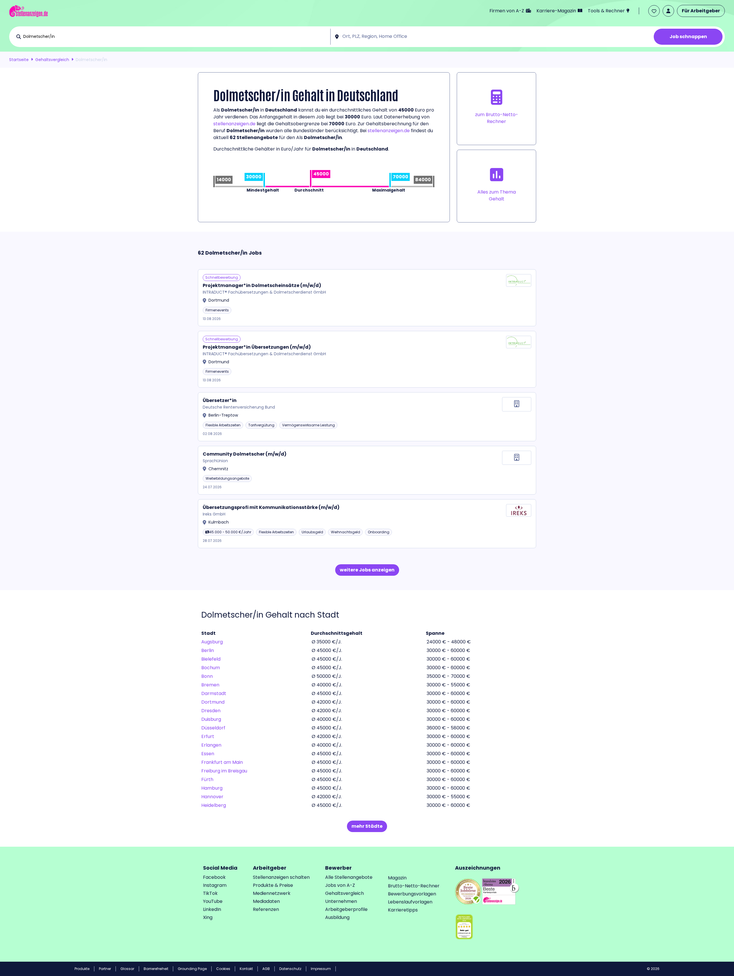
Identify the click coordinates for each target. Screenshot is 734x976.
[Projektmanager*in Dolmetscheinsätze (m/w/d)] (367, 298)
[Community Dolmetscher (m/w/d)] (367, 470)
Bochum (210, 667)
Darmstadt (213, 693)
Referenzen (266, 909)
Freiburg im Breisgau (224, 771)
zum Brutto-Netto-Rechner (496, 118)
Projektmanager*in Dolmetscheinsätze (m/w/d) (262, 285)
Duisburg (211, 719)
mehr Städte (367, 826)
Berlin (207, 650)
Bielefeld (210, 659)
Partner (105, 968)
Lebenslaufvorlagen (410, 902)
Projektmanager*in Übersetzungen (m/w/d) (257, 347)
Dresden (210, 710)
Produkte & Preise (273, 885)
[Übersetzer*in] (367, 417)
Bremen (210, 685)
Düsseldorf (213, 728)
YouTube (212, 901)
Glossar (127, 968)
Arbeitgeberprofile (346, 909)
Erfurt (207, 736)
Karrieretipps (403, 910)
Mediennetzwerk (271, 893)
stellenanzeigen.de (234, 123)
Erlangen (211, 745)
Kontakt (246, 968)
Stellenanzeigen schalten (281, 877)
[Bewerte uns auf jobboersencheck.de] (468, 891)
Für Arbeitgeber (701, 10)
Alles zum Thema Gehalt (496, 195)
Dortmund (213, 702)
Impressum (321, 968)
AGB (266, 968)
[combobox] (175, 37)
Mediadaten (266, 901)
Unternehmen (341, 901)
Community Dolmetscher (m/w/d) (244, 454)
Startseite (19, 60)
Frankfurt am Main (222, 762)
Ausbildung (337, 917)
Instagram (215, 885)
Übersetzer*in (220, 400)
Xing (207, 917)
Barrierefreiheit (156, 968)
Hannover (212, 796)
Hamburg (211, 788)
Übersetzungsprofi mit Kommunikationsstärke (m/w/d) (271, 507)
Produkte (82, 968)
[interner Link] (28, 11)
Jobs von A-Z (340, 885)
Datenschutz (290, 968)
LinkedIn (212, 909)
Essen (207, 753)
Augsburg (212, 642)
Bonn (207, 676)
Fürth (207, 779)
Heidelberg (213, 805)
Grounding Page (192, 968)
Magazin (397, 878)
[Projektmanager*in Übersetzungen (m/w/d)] (367, 359)
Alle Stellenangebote (348, 877)
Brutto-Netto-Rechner (414, 886)
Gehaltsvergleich (52, 60)
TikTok (210, 893)
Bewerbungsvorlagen (412, 894)
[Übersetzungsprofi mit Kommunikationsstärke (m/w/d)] (367, 523)
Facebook (214, 877)
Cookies (223, 968)
